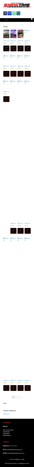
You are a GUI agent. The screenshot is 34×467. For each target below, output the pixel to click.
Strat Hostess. (14, 463)
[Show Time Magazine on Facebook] (5, 13)
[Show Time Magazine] (17, 5)
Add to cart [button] (6, 48)
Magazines (6, 414)
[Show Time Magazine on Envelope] (18, 13)
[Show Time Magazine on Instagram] (10, 13)
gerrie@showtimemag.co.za (14, 449)
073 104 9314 (13, 446)
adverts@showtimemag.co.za (16, 453)
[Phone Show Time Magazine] (14, 13)
